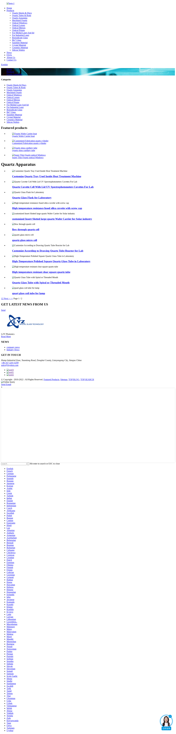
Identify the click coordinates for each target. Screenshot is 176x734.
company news (13, 347)
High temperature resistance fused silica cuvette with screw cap (47, 208)
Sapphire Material (20, 42)
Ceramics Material (20, 47)
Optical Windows (19, 23)
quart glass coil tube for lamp (28, 293)
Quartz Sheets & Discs (22, 13)
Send (3, 310)
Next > (6, 298)
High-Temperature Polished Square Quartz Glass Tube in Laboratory (51, 261)
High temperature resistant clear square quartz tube (41, 272)
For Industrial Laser (20, 35)
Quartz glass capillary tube (23, 150)
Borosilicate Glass (20, 38)
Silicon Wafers (18, 50)
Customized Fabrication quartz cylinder (29, 143)
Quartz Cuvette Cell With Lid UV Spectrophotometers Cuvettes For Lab (53, 186)
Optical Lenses (18, 25)
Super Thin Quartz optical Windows (27, 157)
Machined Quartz (19, 20)
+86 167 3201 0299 (10, 363)
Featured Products (51, 379)
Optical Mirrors (18, 28)
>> (11, 298)
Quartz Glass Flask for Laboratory (32, 197)
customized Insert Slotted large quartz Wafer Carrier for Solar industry (52, 218)
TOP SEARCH (87, 379)
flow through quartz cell (25, 229)
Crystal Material (19, 45)
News (9, 52)
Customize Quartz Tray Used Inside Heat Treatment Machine (46, 176)
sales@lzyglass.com (9, 365)
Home (9, 8)
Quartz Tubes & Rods (21, 15)
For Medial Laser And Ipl (23, 33)
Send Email (6, 384)
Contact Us (11, 60)
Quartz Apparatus (19, 18)
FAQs (9, 55)
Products (10, 10)
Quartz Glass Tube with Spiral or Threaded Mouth (41, 282)
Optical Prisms (18, 30)
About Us (11, 57)
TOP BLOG (73, 379)
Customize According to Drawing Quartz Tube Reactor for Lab (47, 250)
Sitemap (63, 379)
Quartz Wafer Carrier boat (23, 136)
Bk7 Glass (16, 40)
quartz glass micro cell (24, 240)
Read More (6, 336)
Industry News (13, 350)
